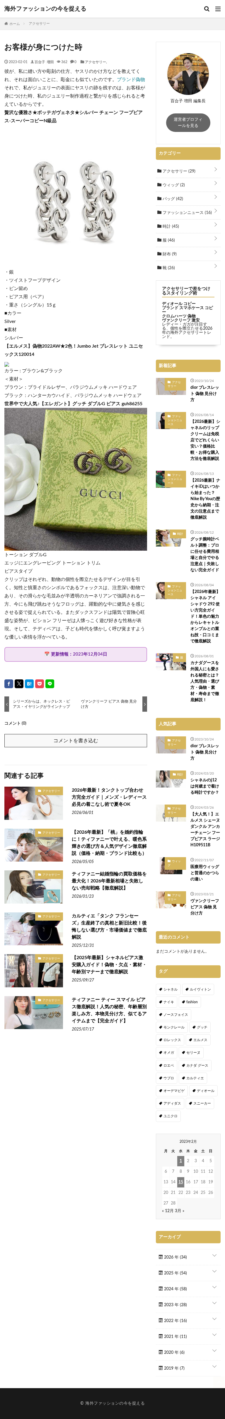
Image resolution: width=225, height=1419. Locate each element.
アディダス (172, 1103)
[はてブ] (29, 683)
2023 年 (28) (175, 1305)
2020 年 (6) (174, 1353)
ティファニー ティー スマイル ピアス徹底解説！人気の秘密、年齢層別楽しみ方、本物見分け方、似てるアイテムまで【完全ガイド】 (109, 1010)
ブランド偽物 (131, 79)
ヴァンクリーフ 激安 (181, 320)
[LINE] (49, 683)
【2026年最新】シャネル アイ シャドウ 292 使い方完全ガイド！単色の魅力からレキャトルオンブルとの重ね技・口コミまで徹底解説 (205, 616)
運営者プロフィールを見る (188, 123)
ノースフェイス (175, 1014)
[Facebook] (8, 683)
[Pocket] (39, 683)
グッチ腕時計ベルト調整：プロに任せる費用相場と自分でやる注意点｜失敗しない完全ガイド (204, 554)
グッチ (202, 1027)
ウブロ (168, 1078)
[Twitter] (19, 683)
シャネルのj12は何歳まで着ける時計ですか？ (204, 786)
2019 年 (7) (174, 1368)
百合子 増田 (44, 61)
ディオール (205, 1091)
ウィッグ (173, 185)
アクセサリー (95, 61)
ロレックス (172, 1040)
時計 (170, 227)
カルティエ (195, 1078)
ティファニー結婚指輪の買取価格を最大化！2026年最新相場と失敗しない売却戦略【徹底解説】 (109, 881)
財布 (169, 254)
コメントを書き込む (75, 740)
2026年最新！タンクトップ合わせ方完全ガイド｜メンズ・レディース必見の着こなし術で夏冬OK (109, 797)
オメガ (168, 1052)
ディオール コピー (179, 304)
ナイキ (168, 1002)
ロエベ (168, 1065)
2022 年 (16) (175, 1321)
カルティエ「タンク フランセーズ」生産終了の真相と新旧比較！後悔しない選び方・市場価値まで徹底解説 (109, 926)
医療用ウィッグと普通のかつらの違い (204, 873)
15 (180, 1182)
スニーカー (202, 1103)
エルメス (200, 1040)
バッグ (172, 199)
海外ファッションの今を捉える (45, 9)
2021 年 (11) (175, 1337)
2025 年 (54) (175, 1273)
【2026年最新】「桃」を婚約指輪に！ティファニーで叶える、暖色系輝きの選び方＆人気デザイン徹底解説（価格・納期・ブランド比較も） (109, 843)
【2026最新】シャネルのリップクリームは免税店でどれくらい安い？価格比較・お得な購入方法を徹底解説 (205, 440)
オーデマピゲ (174, 1091)
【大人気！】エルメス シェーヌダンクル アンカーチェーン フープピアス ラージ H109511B (205, 829)
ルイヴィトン (200, 989)
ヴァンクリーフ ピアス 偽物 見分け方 (204, 907)
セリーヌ (193, 1052)
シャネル (170, 989)
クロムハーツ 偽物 (179, 316)
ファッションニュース (186, 213)
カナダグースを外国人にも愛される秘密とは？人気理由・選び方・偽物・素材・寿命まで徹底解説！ (204, 681)
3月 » (179, 1211)
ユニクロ (170, 1116)
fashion (192, 1002)
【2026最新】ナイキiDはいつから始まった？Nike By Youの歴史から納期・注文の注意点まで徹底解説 (205, 499)
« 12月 (168, 1211)
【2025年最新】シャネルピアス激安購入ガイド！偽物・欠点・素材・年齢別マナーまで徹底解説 (109, 964)
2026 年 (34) (175, 1257)
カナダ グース (197, 1065)
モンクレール (174, 1027)
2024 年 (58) (175, 1289)
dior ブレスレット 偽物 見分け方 (204, 394)
